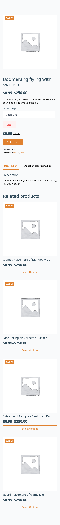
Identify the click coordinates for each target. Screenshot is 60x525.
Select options (30, 272)
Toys (22, 152)
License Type (10, 108)
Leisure (16, 152)
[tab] (11, 165)
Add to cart (13, 142)
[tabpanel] (30, 179)
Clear (9, 124)
